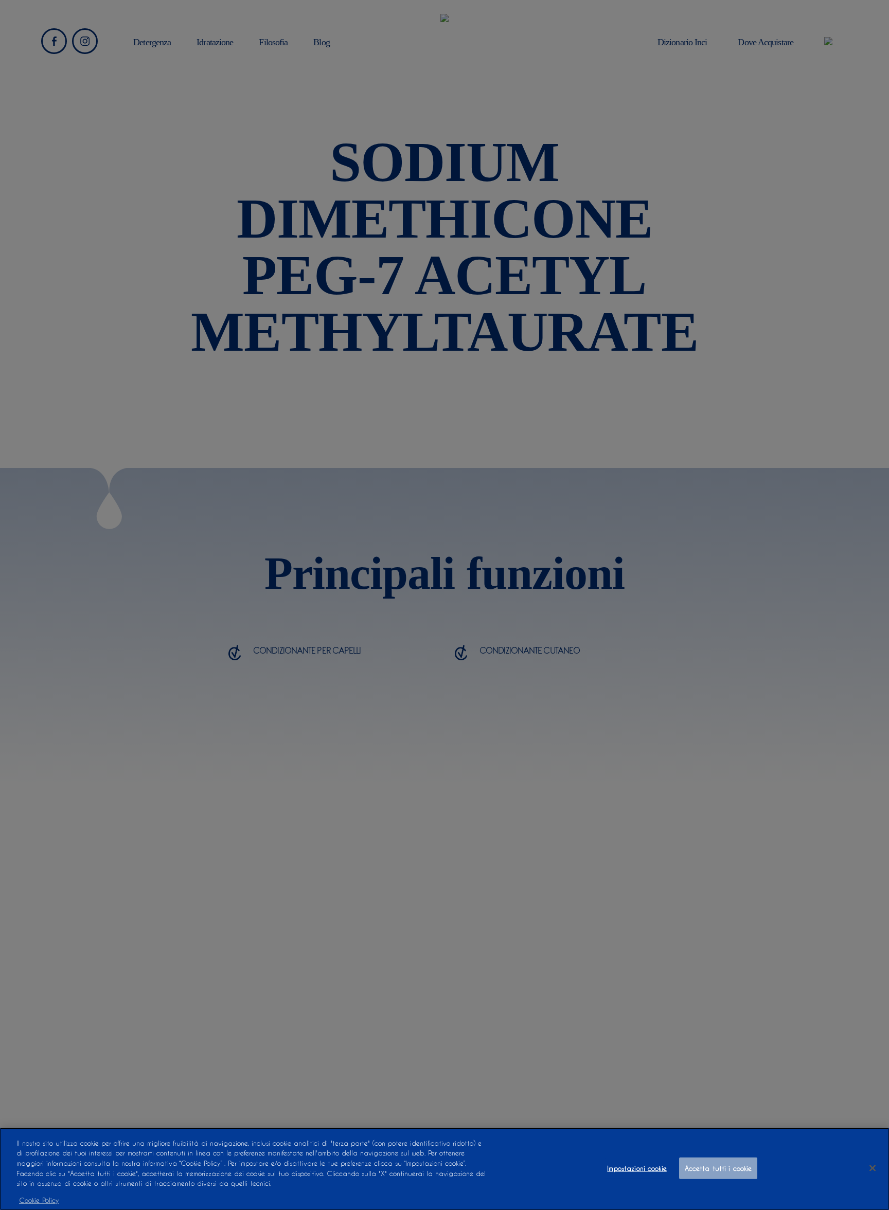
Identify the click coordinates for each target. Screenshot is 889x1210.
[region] (444, 1169)
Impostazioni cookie (636, 1168)
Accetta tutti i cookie (718, 1168)
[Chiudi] (872, 1168)
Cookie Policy (39, 1199)
